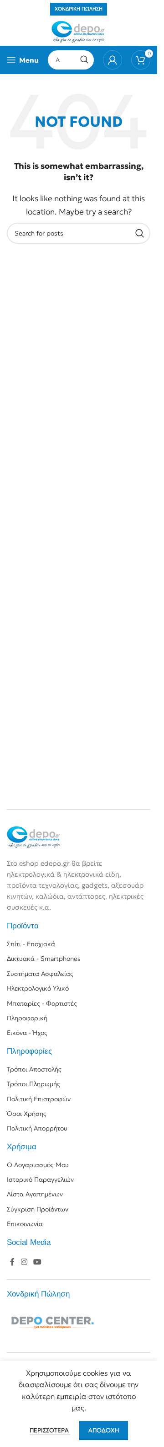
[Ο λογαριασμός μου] (112, 60)
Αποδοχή (103, 1430)
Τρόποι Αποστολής (34, 1069)
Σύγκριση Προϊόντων (37, 1209)
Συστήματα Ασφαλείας (40, 974)
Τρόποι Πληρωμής (33, 1084)
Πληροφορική (27, 1018)
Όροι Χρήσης (26, 1113)
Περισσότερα (50, 1430)
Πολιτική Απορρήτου (37, 1128)
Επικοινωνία (25, 1224)
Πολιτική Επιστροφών (39, 1099)
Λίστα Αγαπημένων (35, 1194)
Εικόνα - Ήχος (27, 1033)
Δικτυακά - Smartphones (44, 958)
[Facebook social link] (12, 1262)
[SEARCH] (84, 60)
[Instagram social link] (24, 1262)
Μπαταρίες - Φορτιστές (42, 1003)
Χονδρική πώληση (78, 8)
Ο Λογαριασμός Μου (38, 1165)
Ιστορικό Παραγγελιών (40, 1179)
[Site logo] (78, 31)
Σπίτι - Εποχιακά (31, 944)
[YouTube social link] (37, 1262)
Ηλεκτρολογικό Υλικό (38, 988)
